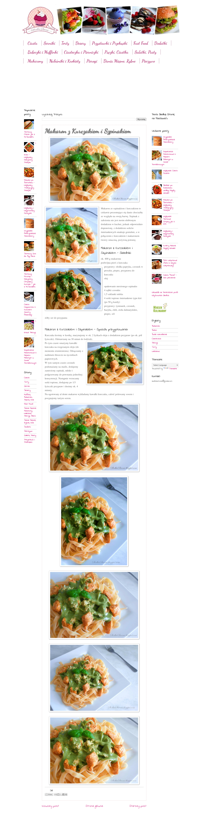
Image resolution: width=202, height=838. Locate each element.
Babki (154, 330)
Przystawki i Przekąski (109, 43)
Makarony (35, 61)
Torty (65, 43)
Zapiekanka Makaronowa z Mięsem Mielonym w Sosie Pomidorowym (30, 357)
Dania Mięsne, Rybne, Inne (30, 421)
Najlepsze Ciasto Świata (170, 172)
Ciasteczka (156, 338)
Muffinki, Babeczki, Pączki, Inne (29, 397)
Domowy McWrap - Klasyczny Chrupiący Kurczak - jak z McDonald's (30, 280)
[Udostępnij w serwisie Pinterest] (66, 794)
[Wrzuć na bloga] (58, 794)
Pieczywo (148, 61)
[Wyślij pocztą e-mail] (55, 794)
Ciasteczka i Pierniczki (81, 52)
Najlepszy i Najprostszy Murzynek (29, 211)
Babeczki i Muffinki (43, 52)
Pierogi (91, 61)
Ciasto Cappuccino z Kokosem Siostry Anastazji (30, 309)
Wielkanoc (156, 351)
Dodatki (160, 43)
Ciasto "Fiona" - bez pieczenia (170, 276)
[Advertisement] (101, 83)
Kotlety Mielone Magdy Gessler (169, 247)
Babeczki (156, 326)
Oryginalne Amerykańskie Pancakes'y (30, 233)
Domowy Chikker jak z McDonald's (29, 134)
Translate (173, 368)
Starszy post (137, 806)
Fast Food (140, 43)
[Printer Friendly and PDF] (49, 795)
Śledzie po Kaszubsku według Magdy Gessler (169, 189)
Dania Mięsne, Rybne (119, 61)
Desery (80, 43)
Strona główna (94, 806)
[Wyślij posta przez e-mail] (51, 790)
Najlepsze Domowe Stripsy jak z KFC (169, 220)
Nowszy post (50, 806)
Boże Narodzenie (159, 334)
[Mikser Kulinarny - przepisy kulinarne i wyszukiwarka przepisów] (160, 313)
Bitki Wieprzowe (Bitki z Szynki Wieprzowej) (170, 263)
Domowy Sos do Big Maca (30, 255)
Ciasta (32, 43)
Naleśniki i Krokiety (64, 61)
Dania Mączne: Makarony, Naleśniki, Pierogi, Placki (30, 412)
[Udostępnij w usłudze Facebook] (63, 794)
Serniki (49, 43)
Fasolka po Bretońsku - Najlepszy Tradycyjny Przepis (29, 185)
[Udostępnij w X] (61, 794)
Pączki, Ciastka (116, 52)
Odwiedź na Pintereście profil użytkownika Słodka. (165, 294)
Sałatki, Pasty (145, 52)
